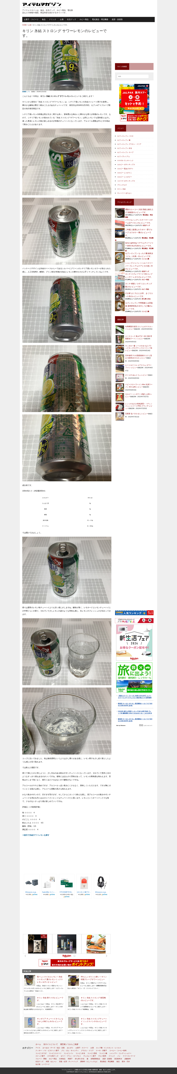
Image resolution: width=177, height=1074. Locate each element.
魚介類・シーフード (43, 1064)
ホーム (38, 1044)
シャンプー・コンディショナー (120, 1053)
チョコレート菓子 (89, 1056)
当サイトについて (50, 1044)
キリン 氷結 (121, 189)
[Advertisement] (126, 8)
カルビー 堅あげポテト (125, 169)
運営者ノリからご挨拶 (69, 1044)
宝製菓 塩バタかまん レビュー (136, 414)
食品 (44, 19)
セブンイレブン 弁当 (124, 148)
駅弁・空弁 (126, 1061)
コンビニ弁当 (80, 1053)
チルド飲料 (102, 1056)
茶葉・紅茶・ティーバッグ (68, 1061)
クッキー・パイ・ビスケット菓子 (47, 1050)
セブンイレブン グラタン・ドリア (129, 144)
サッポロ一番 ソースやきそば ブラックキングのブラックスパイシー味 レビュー (138, 348)
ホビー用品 (83, 19)
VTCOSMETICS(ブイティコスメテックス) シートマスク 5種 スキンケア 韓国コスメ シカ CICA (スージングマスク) (67, 892)
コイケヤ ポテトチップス (126, 181)
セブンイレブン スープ (125, 152)
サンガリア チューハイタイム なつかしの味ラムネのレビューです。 (50, 1021)
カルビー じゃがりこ (124, 173)
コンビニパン (68, 1053)
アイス (38, 1048)
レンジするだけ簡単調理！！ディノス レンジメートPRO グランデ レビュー (138, 406)
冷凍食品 (62, 1059)
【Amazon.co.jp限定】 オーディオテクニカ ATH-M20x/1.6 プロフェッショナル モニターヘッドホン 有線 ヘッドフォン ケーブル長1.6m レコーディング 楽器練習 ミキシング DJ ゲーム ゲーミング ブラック (102, 892)
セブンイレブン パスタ (125, 136)
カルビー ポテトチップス (126, 164)
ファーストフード (129, 1056)
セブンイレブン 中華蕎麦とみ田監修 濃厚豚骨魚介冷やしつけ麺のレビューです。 (139, 306)
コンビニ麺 (145, 259)
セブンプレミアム (123, 156)
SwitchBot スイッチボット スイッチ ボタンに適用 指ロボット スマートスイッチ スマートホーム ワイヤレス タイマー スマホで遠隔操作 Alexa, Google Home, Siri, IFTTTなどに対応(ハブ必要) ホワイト (49, 892)
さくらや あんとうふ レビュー (136, 375)
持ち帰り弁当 (146, 299)
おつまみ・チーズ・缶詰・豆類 (54, 1048)
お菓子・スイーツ (31, 19)
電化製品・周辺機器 (100, 19)
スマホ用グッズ (52, 1056)
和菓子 (70, 1059)
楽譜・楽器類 (117, 19)
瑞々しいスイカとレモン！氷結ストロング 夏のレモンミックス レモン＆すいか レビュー (50, 979)
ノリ (28, 91)
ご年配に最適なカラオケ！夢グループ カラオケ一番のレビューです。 (138, 232)
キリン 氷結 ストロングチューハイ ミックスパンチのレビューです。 (94, 1021)
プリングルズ (122, 185)
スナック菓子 (40, 1056)
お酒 (61, 19)
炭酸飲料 (128, 1059)
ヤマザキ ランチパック (125, 160)
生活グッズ (71, 19)
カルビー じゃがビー (124, 177)
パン (118, 1056)
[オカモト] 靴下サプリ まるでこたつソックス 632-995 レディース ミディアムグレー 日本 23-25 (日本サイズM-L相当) (84, 892)
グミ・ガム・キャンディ (70, 1050)
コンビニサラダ (41, 1053)
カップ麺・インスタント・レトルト (108, 1048)
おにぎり (70, 1048)
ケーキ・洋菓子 (101, 1050)
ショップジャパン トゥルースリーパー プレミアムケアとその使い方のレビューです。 (139, 266)
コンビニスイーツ (55, 1053)
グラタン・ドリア (87, 1050)
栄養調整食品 (95, 1059)
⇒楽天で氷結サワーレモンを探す (35, 835)
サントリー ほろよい (124, 193)
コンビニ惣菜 (92, 1053)
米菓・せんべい (51, 1061)
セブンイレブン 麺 (123, 140)
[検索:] (133, 76)
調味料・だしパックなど (89, 1061)
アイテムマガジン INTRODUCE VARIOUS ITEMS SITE (94, 1072)
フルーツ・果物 (41, 1059)
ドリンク (52, 19)
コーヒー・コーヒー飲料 (118, 1050)
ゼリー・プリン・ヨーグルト (71, 1056)
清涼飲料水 (118, 1059)
